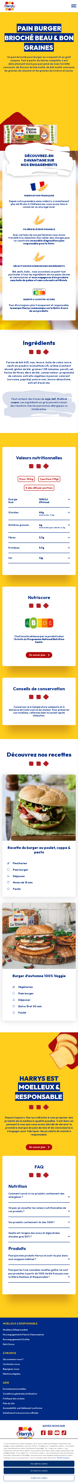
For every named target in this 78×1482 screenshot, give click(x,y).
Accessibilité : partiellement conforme (22, 1408)
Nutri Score (8, 1344)
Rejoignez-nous (11, 1369)
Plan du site (9, 1403)
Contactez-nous (11, 1364)
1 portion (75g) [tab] (49, 479)
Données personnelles (14, 1389)
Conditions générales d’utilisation (20, 1393)
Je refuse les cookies (39, 1471)
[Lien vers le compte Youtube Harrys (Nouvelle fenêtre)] (57, 1433)
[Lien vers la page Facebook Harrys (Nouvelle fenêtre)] (43, 1433)
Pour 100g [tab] (26, 479)
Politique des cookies (13, 1398)
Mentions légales (11, 1373)
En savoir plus (37, 655)
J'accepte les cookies (39, 1464)
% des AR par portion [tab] (39, 487)
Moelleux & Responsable (15, 1329)
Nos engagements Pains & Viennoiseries (23, 1334)
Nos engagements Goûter (16, 1339)
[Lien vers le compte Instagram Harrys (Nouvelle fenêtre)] (50, 1433)
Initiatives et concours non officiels (20, 1413)
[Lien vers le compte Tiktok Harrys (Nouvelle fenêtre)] (64, 1433)
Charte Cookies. (63, 1458)
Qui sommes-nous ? (13, 1359)
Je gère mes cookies (39, 1478)
